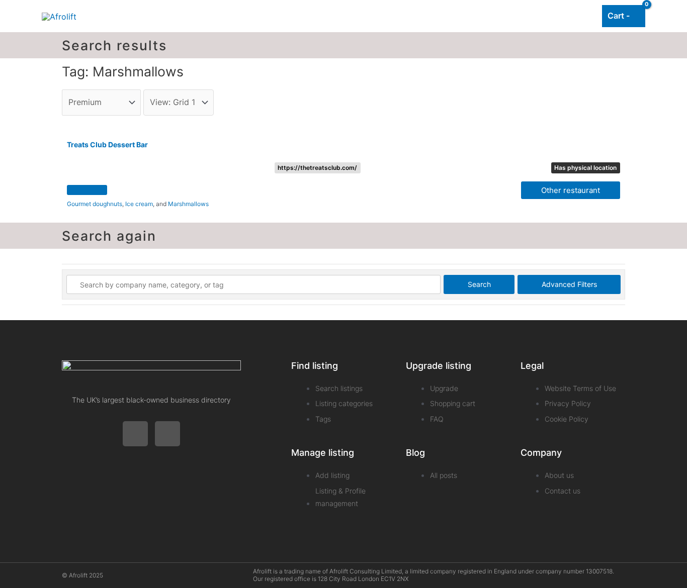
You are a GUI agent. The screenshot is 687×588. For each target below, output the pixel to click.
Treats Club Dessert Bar (107, 144)
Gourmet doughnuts (94, 204)
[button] (87, 190)
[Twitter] (135, 433)
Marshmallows (188, 204)
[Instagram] (167, 433)
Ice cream (139, 204)
